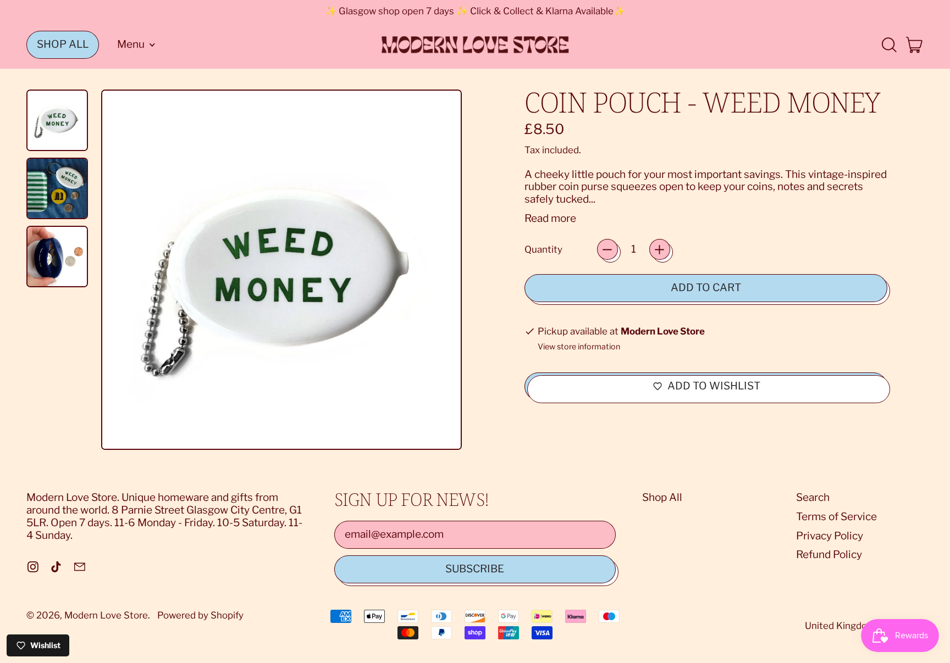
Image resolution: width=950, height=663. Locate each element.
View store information (579, 347)
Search (813, 497)
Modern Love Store (106, 615)
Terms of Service (836, 516)
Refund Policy (829, 554)
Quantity (543, 249)
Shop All (662, 497)
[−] (607, 249)
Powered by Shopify (200, 615)
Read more (550, 219)
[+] (659, 249)
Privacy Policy (829, 536)
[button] (889, 45)
